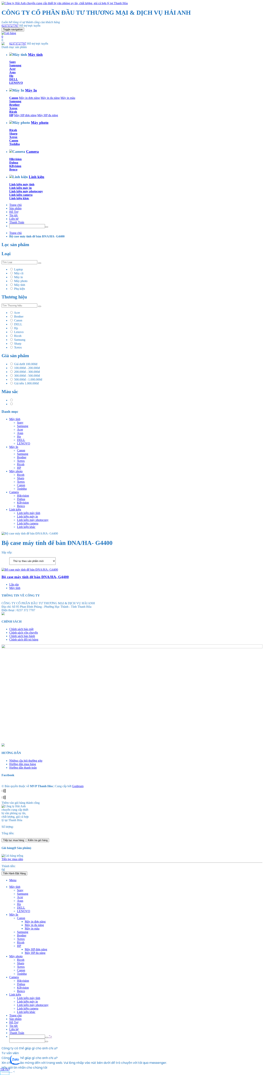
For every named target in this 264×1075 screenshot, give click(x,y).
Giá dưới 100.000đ (25, 364)
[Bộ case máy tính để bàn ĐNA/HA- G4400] (30, 569)
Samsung (15, 65)
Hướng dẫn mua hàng (22, 764)
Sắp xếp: (7, 552)
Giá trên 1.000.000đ (26, 383)
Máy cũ (18, 273)
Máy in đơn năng (29, 97)
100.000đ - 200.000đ (27, 368)
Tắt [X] (4, 1069)
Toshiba (14, 144)
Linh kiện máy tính (21, 184)
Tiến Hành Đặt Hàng (14, 873)
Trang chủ (15, 205)
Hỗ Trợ (13, 211)
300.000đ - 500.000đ (27, 375)
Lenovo (19, 332)
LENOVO (16, 82)
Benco (13, 169)
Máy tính (35, 55)
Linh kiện (36, 177)
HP (11, 115)
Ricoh (13, 111)
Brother (14, 104)
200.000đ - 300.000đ (27, 371)
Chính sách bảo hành (22, 636)
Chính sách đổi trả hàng (23, 639)
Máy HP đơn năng (25, 115)
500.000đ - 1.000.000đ (28, 379)
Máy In (31, 90)
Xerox (13, 108)
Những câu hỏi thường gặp (25, 760)
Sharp (13, 133)
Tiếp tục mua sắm (12, 859)
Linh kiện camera (20, 194)
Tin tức (13, 215)
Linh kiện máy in (20, 188)
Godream (77, 786)
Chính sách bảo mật (21, 629)
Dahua (13, 162)
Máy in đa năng (50, 97)
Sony (12, 62)
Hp (11, 75)
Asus (12, 72)
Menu (12, 880)
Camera (32, 152)
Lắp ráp (14, 584)
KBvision (15, 166)
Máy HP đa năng (47, 115)
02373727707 (10, 25)
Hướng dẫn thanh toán (23, 767)
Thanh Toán (16, 222)
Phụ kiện (19, 288)
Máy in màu (67, 97)
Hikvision (15, 159)
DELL (13, 79)
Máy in (18, 277)
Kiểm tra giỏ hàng (38, 840)
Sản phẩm (15, 208)
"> (50, 1036)
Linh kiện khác (19, 198)
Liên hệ (14, 218)
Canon (13, 97)
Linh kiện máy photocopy (26, 191)
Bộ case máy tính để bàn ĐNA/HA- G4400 (35, 577)
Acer (12, 69)
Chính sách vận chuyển (23, 632)
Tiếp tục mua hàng (13, 840)
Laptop (18, 269)
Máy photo (40, 123)
